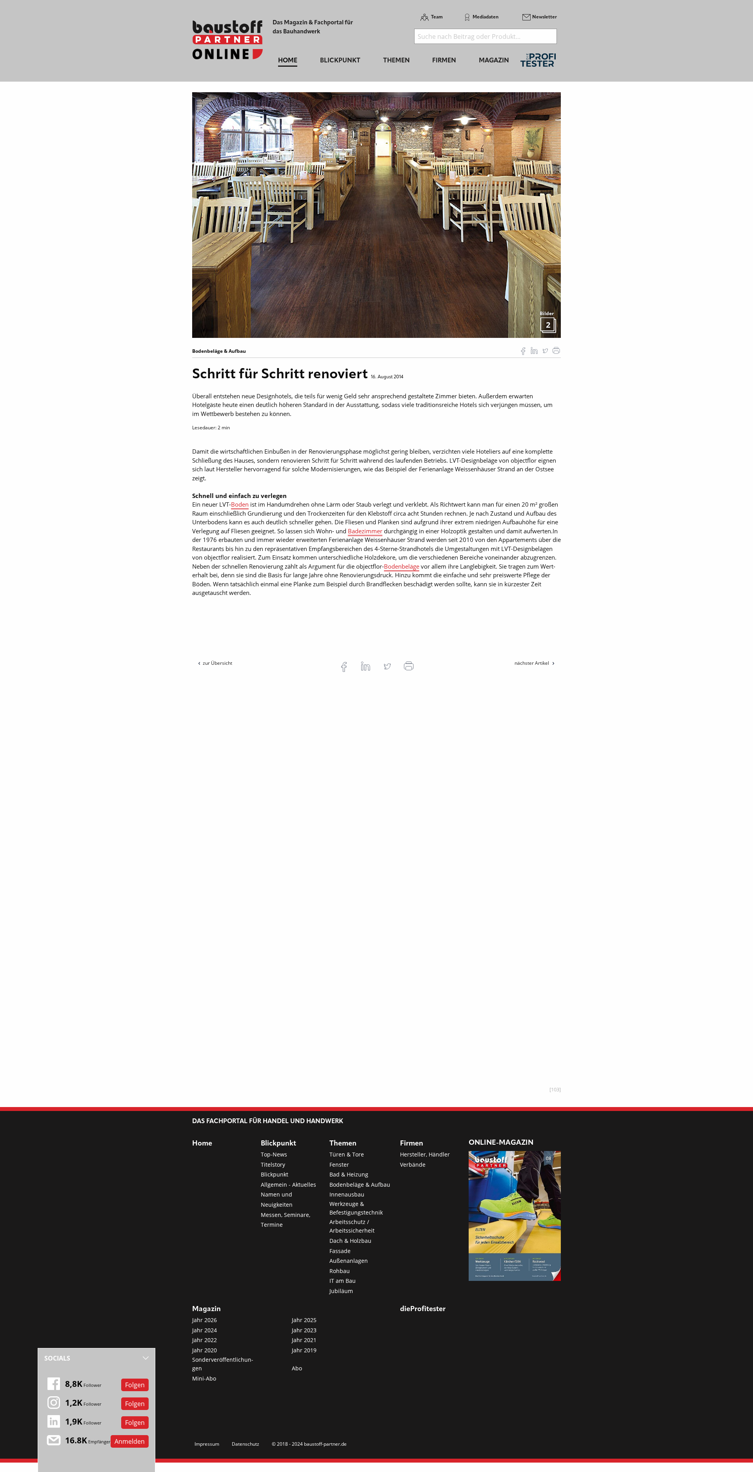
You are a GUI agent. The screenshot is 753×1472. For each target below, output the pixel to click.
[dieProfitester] (538, 62)
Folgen (135, 1385)
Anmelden (130, 1441)
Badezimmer (365, 531)
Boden (240, 504)
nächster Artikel (532, 663)
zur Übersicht (217, 663)
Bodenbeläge (401, 566)
